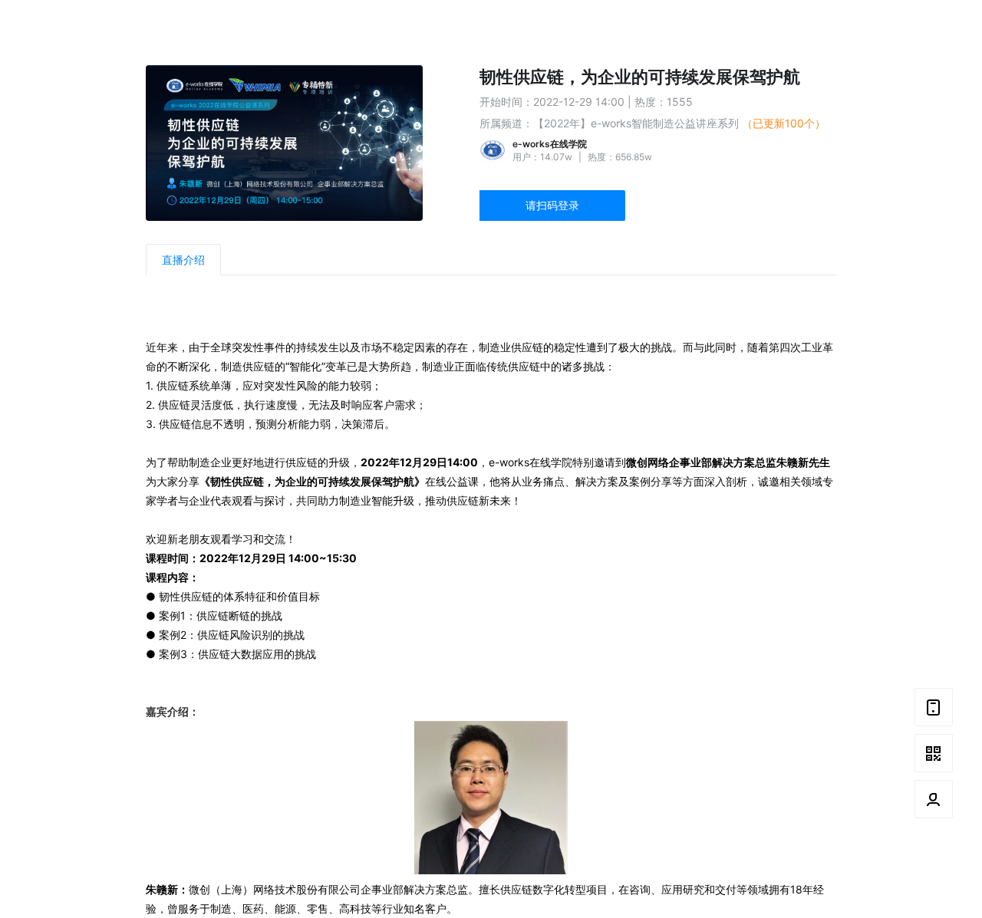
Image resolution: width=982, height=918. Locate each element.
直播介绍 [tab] (183, 259)
